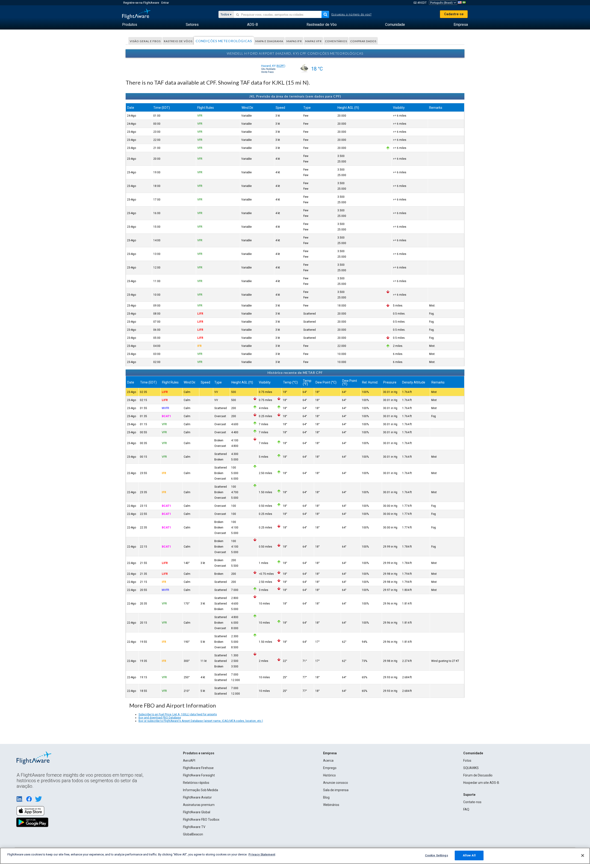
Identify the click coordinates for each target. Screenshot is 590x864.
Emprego (329, 768)
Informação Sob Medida (200, 790)
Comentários (336, 41)
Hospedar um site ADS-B (481, 782)
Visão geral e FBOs (145, 41)
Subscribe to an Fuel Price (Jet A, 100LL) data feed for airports (178, 714)
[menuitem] (129, 24)
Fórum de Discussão (478, 775)
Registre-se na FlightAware (141, 2)
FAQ (466, 809)
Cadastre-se (453, 14)
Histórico (329, 775)
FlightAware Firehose (198, 768)
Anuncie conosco (335, 782)
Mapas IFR (294, 41)
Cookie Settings (436, 855)
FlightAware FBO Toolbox (201, 819)
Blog (326, 797)
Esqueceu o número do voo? (351, 14)
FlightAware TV (194, 827)
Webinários (331, 805)
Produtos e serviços (198, 753)
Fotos (467, 760)
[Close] (583, 855)
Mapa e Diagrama (269, 41)
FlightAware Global (196, 812)
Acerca (328, 760)
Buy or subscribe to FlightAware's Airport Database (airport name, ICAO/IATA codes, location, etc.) (201, 720)
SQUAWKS (471, 768)
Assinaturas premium (199, 805)
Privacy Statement (261, 854)
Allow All (469, 855)
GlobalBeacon (193, 834)
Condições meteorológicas (224, 41)
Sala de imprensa (335, 790)
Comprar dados (363, 41)
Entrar (165, 2)
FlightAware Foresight (199, 775)
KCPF (280, 66)
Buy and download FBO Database (160, 717)
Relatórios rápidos (196, 782)
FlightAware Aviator (197, 797)
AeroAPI (189, 760)
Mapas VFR (313, 41)
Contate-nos (472, 802)
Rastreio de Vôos (178, 41)
